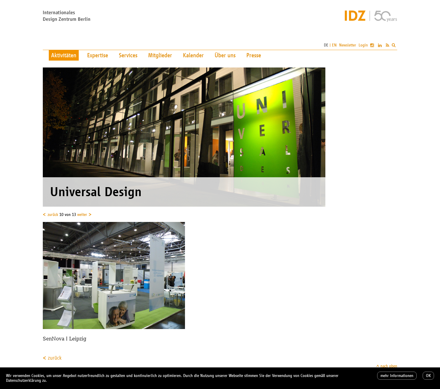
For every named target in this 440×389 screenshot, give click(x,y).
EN (334, 45)
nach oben (388, 366)
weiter (82, 214)
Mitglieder (160, 55)
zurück (53, 214)
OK (428, 375)
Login (363, 45)
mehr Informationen (396, 375)
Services (128, 55)
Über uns (225, 55)
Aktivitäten (63, 55)
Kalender (193, 55)
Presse (253, 55)
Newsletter (347, 45)
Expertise (97, 55)
